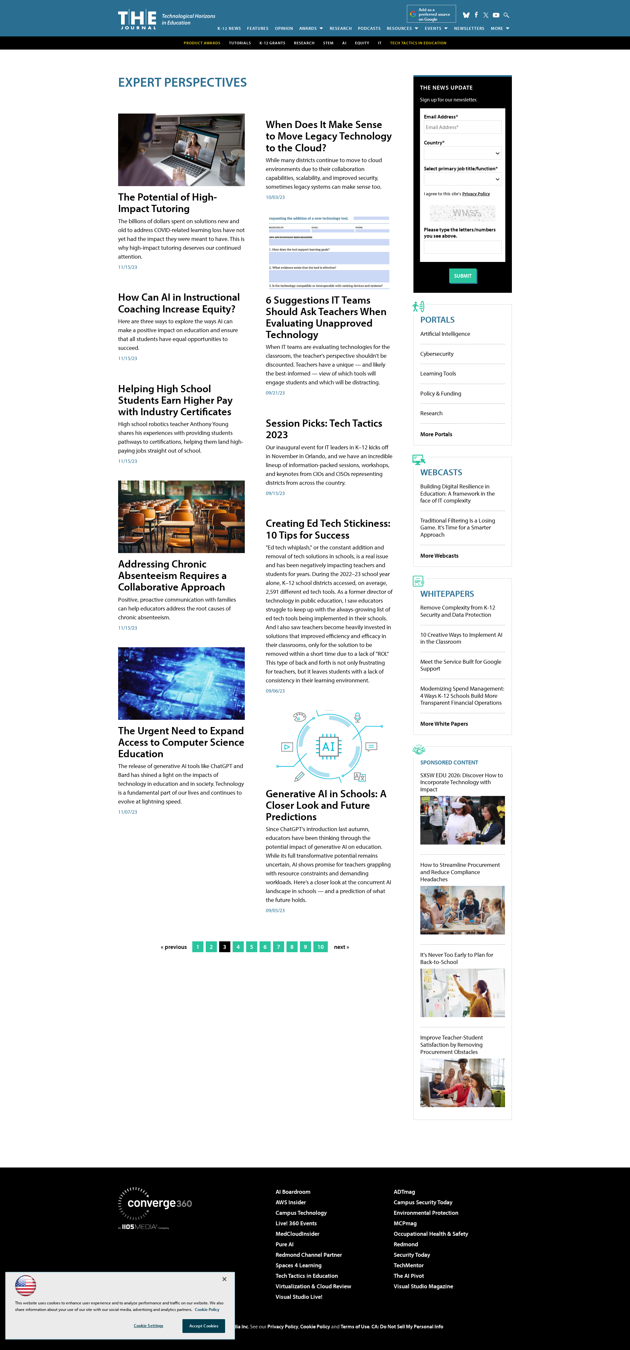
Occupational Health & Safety (431, 1233)
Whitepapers (447, 593)
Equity (362, 42)
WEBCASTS (441, 472)
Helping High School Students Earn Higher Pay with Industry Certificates (175, 400)
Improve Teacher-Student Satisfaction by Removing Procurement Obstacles (451, 1044)
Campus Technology (301, 1212)
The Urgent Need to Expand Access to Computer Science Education (181, 742)
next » (341, 947)
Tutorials (240, 42)
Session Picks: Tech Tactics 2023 (324, 428)
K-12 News (229, 28)
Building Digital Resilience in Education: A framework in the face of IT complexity (457, 493)
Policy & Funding (440, 393)
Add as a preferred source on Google (434, 14)
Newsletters (469, 28)
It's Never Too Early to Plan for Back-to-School (456, 958)
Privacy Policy (476, 193)
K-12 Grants (272, 42)
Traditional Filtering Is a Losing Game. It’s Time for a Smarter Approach (457, 527)
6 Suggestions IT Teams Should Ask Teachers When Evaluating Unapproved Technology (326, 317)
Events (433, 28)
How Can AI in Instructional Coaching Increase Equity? (179, 302)
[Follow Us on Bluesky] (466, 15)
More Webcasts (439, 555)
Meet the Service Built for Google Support (460, 665)
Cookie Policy (315, 1326)
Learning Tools (438, 373)
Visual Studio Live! (299, 1296)
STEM (328, 42)
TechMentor (409, 1265)
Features (258, 28)
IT (380, 42)
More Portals (436, 434)
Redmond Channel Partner (309, 1254)
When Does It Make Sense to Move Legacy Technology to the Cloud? (329, 136)
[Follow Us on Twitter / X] (486, 15)
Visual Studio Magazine (423, 1286)
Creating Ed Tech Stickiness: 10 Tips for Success (328, 528)
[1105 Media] (157, 1263)
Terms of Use (355, 1326)
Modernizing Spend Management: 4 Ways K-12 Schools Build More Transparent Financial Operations (462, 695)
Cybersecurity (436, 353)
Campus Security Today (423, 1202)
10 (320, 947)
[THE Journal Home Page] (166, 19)
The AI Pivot (409, 1275)
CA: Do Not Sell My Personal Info (407, 1326)
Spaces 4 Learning (299, 1265)
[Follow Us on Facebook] (476, 14)
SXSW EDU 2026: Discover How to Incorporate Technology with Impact (461, 782)
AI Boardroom (293, 1191)
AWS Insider (291, 1202)
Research (341, 28)
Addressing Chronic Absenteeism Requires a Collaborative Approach (172, 575)
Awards (308, 28)
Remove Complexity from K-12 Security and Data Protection (457, 611)
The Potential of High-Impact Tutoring (167, 202)
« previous (174, 947)
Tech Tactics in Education (307, 1275)
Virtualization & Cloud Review (313, 1286)
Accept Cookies (204, 1325)
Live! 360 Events (296, 1223)
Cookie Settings (148, 1325)
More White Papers (444, 723)
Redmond (406, 1244)
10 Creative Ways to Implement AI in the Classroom (461, 638)
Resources (399, 28)
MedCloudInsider (297, 1233)
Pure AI (285, 1244)
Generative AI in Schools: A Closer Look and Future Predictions (326, 805)
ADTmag (404, 1191)
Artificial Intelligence (445, 333)
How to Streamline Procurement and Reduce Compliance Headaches (460, 872)
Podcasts (369, 28)
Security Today (412, 1254)
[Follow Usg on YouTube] (496, 15)
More (497, 28)
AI (344, 42)
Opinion (284, 28)
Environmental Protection (426, 1212)
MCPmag (405, 1223)
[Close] (224, 1279)
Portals (437, 319)
